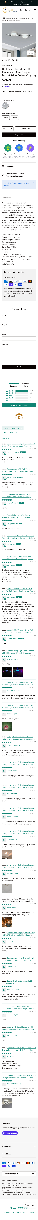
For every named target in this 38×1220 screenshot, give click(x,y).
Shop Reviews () (10, 432)
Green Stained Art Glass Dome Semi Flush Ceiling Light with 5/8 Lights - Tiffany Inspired (18, 538)
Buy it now (19, 135)
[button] (30, 10)
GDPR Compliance (30, 1194)
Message (5, 344)
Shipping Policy (6, 1185)
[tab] (6, 197)
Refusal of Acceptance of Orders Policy (13, 1191)
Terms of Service (6, 1194)
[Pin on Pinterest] (17, 60)
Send (19, 367)
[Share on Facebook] (13, 60)
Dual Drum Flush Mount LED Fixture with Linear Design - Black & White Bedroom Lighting (18, 19)
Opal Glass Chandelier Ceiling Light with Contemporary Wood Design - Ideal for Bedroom (18, 1008)
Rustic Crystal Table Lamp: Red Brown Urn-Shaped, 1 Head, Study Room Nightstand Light (17, 558)
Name (4, 315)
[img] (19, 383)
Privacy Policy (28, 1192)
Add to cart (25, 129)
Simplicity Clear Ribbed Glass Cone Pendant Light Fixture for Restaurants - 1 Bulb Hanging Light (17, 684)
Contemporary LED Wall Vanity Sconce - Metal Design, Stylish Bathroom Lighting (17, 471)
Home (3, 17)
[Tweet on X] (9, 60)
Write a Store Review (19, 405)
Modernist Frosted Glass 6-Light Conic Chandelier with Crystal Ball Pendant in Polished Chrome (19, 1050)
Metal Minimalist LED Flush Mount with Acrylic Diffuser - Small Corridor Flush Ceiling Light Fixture (18, 591)
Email (4, 325)
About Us (10, 1183)
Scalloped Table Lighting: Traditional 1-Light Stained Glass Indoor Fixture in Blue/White (18, 446)
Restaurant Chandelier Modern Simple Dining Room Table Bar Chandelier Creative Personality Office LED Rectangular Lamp (19, 1077)
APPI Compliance (18, 1194)
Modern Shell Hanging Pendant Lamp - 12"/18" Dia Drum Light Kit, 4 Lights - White (18, 935)
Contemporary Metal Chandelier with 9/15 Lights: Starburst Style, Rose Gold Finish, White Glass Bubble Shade (18, 960)
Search (4, 1183)
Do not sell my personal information (12, 1192)
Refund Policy (16, 1185)
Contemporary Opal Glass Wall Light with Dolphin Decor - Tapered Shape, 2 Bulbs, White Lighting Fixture (18, 496)
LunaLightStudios (11, 1180)
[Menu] (35, 10)
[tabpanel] (19, 233)
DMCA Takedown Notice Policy (24, 1183)
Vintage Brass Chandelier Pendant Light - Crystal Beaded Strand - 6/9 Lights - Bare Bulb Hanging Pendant (18, 739)
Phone (4, 334)
